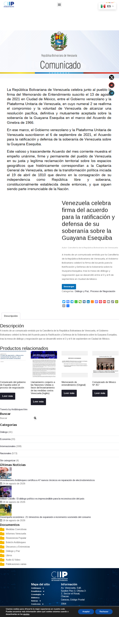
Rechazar (104, 611)
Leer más (7, 396)
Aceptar (86, 611)
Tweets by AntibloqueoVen (13, 409)
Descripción (11, 316)
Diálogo (4, 432)
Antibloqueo (36, 588)
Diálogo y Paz (13, 24)
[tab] (11, 316)
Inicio (2, 24)
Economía (5, 439)
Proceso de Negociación (33, 24)
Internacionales (8, 446)
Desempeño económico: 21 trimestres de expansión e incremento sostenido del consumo (45, 517)
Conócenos (36, 604)
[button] (59, 4)
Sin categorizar (7, 460)
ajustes (26, 614)
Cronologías (36, 594)
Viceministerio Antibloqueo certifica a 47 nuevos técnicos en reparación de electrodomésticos (47, 480)
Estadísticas (36, 591)
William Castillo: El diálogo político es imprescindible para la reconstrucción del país (42, 498)
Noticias (34, 601)
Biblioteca (35, 598)
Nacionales (5, 453)
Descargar (69, 286)
